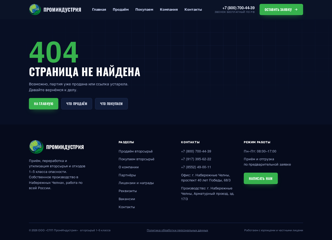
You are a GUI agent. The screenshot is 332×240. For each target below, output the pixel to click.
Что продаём (76, 103)
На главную (43, 103)
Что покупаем (111, 103)
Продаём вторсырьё (136, 151)
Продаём (121, 9)
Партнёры (127, 175)
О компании (129, 167)
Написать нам (261, 178)
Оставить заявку (278, 9)
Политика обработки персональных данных (177, 230)
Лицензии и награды (136, 183)
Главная (99, 9)
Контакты (193, 9)
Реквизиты (128, 191)
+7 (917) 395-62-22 (196, 159)
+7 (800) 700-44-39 (196, 151)
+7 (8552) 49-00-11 (196, 167)
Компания (169, 9)
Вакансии (127, 199)
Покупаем (144, 9)
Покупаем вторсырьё (136, 159)
